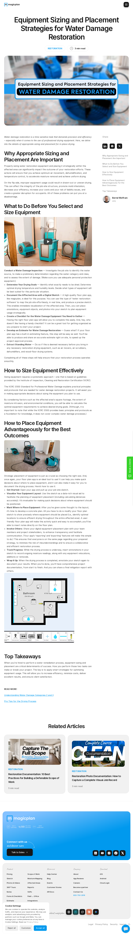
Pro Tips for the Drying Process (20, 701)
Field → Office (33, 896)
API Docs (50, 892)
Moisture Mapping (35, 878)
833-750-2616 (79, 895)
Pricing (9, 874)
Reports (31, 887)
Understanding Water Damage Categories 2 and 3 (29, 695)
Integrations (33, 901)
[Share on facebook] (112, 146)
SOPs (30, 892)
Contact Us (78, 892)
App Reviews (78, 878)
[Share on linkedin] (105, 146)
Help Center (52, 874)
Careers (76, 883)
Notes (9, 892)
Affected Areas (34, 883)
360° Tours (11, 887)
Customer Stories (54, 887)
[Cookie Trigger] (129, 924)
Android (103, 878)
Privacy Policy (101, 924)
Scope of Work (34, 874)
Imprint (123, 924)
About (75, 874)
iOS (101, 874)
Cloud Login (104, 883)
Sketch (10, 878)
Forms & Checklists (14, 896)
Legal (90, 924)
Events (50, 883)
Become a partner (80, 887)
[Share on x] (119, 146)
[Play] (48, 242)
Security (114, 924)
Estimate (10, 901)
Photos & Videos (13, 883)
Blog (49, 878)
